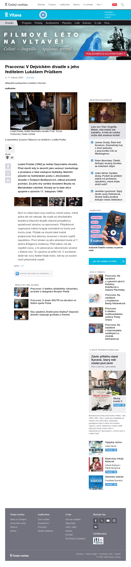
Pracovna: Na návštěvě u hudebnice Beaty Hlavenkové (115, 299)
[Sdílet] (12, 158)
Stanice (76, 5)
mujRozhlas (65, 5)
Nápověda (70, 523)
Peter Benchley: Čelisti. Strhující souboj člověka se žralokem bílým (108, 163)
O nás (97, 22)
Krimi (93, 222)
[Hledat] (122, 4)
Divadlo (9, 22)
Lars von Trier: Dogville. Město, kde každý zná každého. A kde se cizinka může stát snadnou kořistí (105, 131)
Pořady (39, 22)
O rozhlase (88, 5)
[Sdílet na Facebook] (8, 166)
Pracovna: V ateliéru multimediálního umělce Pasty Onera (114, 314)
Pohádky (95, 227)
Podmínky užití (106, 554)
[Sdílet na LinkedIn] (8, 180)
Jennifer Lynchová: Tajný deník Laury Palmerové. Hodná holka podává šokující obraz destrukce (108, 195)
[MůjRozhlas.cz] (10, 89)
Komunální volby (18, 523)
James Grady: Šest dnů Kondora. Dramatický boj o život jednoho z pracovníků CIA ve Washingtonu (109, 148)
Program (52, 5)
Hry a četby (96, 217)
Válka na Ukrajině (18, 519)
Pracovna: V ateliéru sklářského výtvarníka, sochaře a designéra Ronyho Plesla (54, 290)
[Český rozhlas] (16, 4)
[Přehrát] (10, 148)
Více (108, 22)
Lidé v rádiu (71, 527)
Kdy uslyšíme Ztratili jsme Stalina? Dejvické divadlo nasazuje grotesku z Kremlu (54, 313)
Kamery (108, 17)
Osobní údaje (91, 554)
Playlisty (67, 22)
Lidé (77, 22)
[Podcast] (7, 158)
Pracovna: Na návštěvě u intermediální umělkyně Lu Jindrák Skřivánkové (113, 331)
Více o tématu (97, 272)
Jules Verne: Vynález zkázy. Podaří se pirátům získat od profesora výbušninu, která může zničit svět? (108, 179)
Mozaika (30, 77)
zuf (22, 266)
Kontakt (69, 535)
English (118, 554)
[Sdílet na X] (8, 173)
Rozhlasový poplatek (75, 538)
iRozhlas (41, 5)
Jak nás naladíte (73, 519)
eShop (13, 531)
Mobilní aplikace (45, 531)
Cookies (79, 554)
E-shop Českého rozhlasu (104, 350)
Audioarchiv (110, 15)
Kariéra (69, 531)
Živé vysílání (96, 236)
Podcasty (42, 527)
